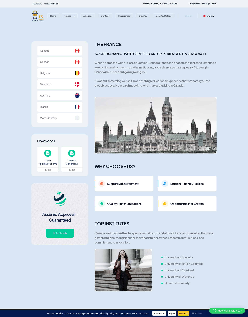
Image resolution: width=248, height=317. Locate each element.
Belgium (45, 73)
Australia (45, 95)
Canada (44, 50)
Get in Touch (60, 232)
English (210, 16)
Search (188, 16)
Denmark (45, 84)
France (44, 106)
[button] (227, 311)
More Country (48, 118)
